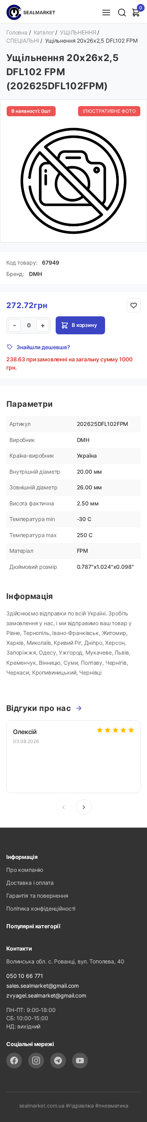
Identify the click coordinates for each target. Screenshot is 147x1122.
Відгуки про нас (38, 708)
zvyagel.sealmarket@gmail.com (46, 995)
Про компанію (24, 869)
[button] (84, 807)
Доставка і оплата (29, 882)
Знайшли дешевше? (43, 347)
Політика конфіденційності (40, 908)
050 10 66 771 (24, 975)
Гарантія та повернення (37, 895)
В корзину (84, 325)
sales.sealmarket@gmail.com (42, 985)
